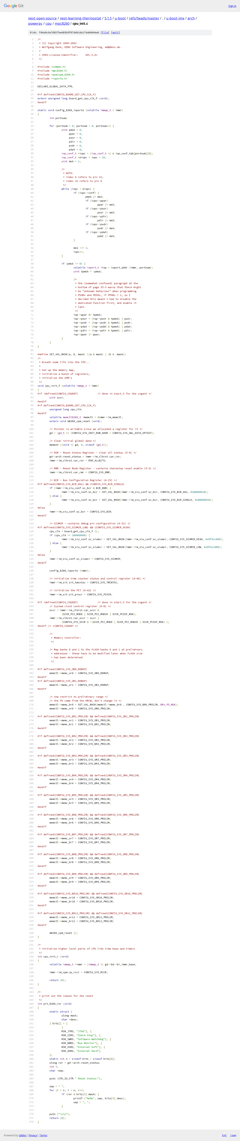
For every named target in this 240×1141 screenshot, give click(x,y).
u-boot (120, 18)
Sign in (232, 6)
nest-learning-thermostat (80, 18)
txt (224, 1135)
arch (191, 18)
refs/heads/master (144, 18)
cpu (49, 23)
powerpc (35, 23)
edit (115, 32)
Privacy (32, 1135)
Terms (43, 1135)
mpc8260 (62, 23)
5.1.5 (108, 18)
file (105, 32)
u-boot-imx (175, 18)
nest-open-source (42, 18)
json (233, 1135)
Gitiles (22, 1135)
